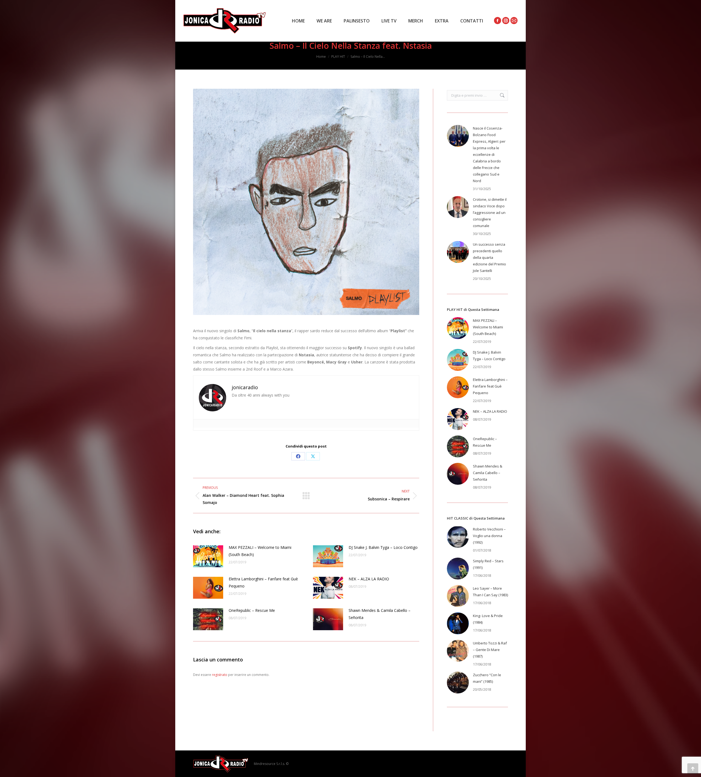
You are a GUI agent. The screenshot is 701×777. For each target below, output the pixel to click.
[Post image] (208, 556)
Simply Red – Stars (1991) (488, 564)
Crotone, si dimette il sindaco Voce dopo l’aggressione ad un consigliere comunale (490, 212)
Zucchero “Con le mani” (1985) (487, 678)
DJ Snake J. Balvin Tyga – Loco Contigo (383, 547)
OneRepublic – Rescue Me (252, 610)
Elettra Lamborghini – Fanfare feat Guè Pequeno (263, 582)
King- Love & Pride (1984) (488, 619)
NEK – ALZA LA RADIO (369, 578)
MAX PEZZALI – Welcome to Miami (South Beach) (260, 551)
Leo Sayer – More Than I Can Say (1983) (490, 591)
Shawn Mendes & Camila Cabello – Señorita (379, 614)
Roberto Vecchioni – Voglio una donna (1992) (489, 536)
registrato (219, 674)
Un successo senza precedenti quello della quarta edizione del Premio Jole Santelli (489, 257)
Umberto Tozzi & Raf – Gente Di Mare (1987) (490, 650)
